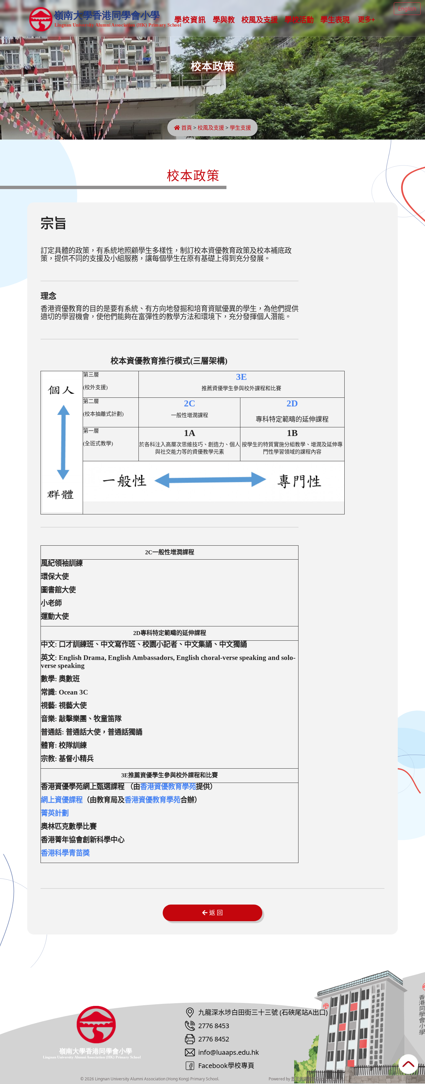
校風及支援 (259, 20)
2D (292, 403)
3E (241, 377)
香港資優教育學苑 (168, 787)
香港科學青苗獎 (65, 853)
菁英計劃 (55, 813)
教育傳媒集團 (303, 1079)
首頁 (186, 127)
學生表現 (335, 20)
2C (189, 403)
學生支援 (240, 127)
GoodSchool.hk (330, 1079)
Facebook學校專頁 (226, 1065)
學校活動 (299, 20)
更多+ (366, 19)
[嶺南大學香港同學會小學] (102, 1031)
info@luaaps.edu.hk (228, 1052)
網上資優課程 (62, 800)
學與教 (224, 20)
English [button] (407, 8)
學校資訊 (190, 20)
